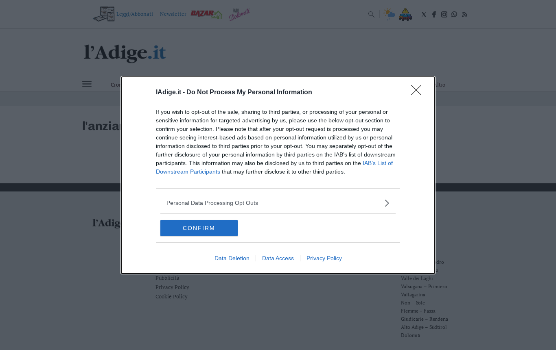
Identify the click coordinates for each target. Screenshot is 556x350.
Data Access (278, 258)
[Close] (419, 92)
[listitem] (278, 203)
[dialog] (278, 175)
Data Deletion (232, 258)
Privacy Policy (324, 258)
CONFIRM (199, 228)
